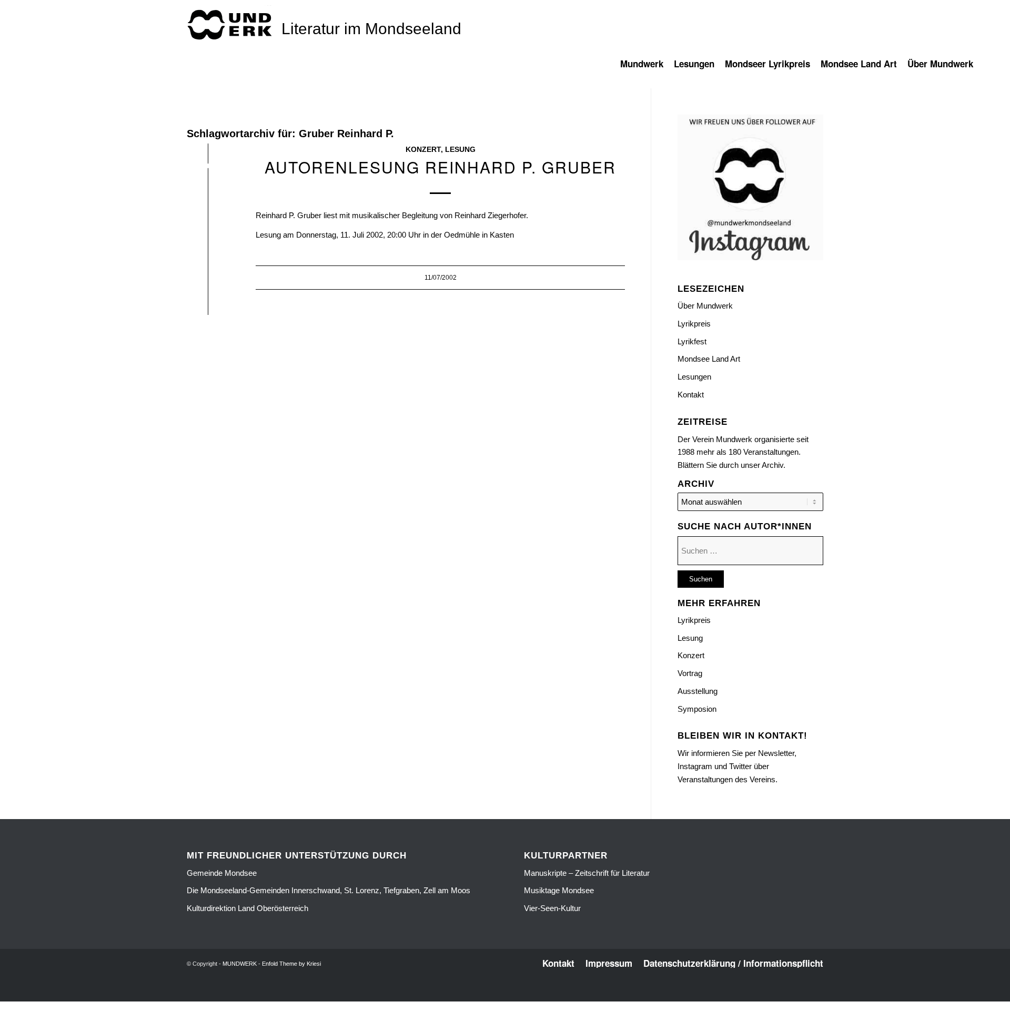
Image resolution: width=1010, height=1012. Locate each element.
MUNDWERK (240, 963)
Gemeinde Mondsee (222, 872)
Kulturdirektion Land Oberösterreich (247, 908)
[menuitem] (647, 69)
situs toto (481, 995)
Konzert (423, 150)
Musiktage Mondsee (559, 890)
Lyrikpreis (694, 323)
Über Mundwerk (705, 305)
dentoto (507, 995)
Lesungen (694, 376)
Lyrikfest (692, 341)
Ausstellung (698, 691)
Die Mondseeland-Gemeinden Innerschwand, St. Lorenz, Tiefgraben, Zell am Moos (328, 890)
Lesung (460, 150)
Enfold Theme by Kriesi (291, 963)
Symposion (697, 708)
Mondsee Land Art (709, 358)
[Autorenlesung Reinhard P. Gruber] (208, 168)
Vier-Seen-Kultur (552, 908)
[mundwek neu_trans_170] (231, 24)
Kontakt (691, 394)
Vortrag (690, 673)
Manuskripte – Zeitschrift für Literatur (587, 872)
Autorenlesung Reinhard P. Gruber (440, 167)
